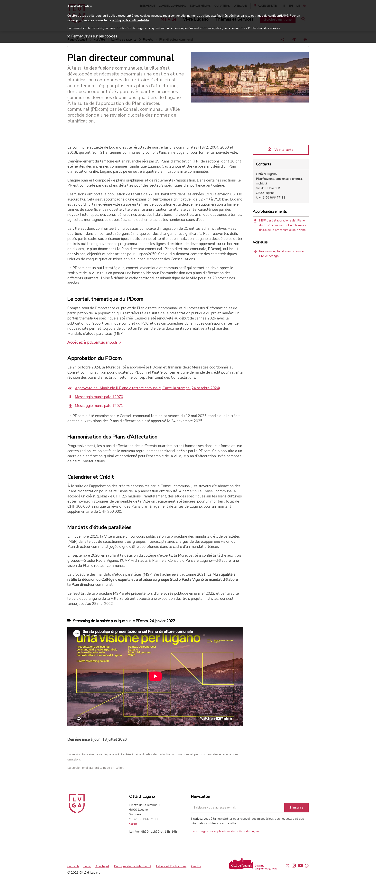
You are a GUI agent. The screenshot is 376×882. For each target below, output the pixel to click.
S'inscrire (296, 807)
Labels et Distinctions (171, 866)
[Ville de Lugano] (76, 812)
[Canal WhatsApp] (307, 865)
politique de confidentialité (130, 20)
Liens (87, 866)
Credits (196, 866)
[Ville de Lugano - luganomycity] (287, 865)
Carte (133, 824)
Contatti (73, 866)
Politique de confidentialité (132, 866)
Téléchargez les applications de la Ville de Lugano (225, 831)
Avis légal (102, 866)
